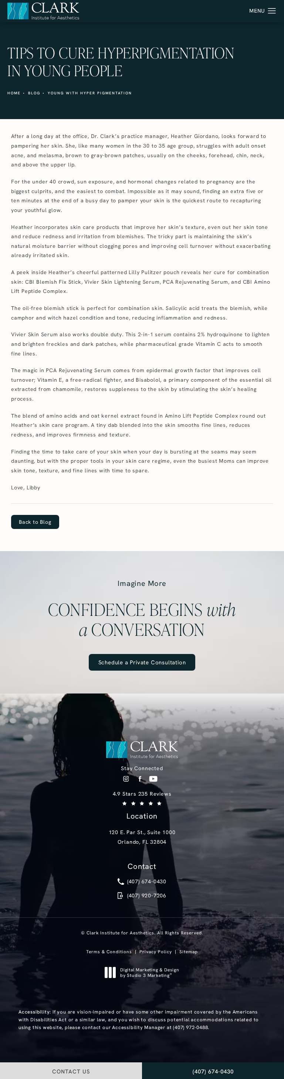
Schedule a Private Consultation (142, 662)
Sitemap (188, 951)
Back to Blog (35, 522)
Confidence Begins (142, 609)
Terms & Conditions (109, 951)
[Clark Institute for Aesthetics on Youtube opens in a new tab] (153, 779)
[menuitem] (126, 779)
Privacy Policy (155, 951)
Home (14, 93)
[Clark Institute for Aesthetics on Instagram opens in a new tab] (126, 779)
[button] (272, 11)
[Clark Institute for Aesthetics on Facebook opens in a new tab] (140, 779)
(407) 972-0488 (190, 1027)
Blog (34, 93)
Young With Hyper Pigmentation (90, 93)
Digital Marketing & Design (149, 972)
